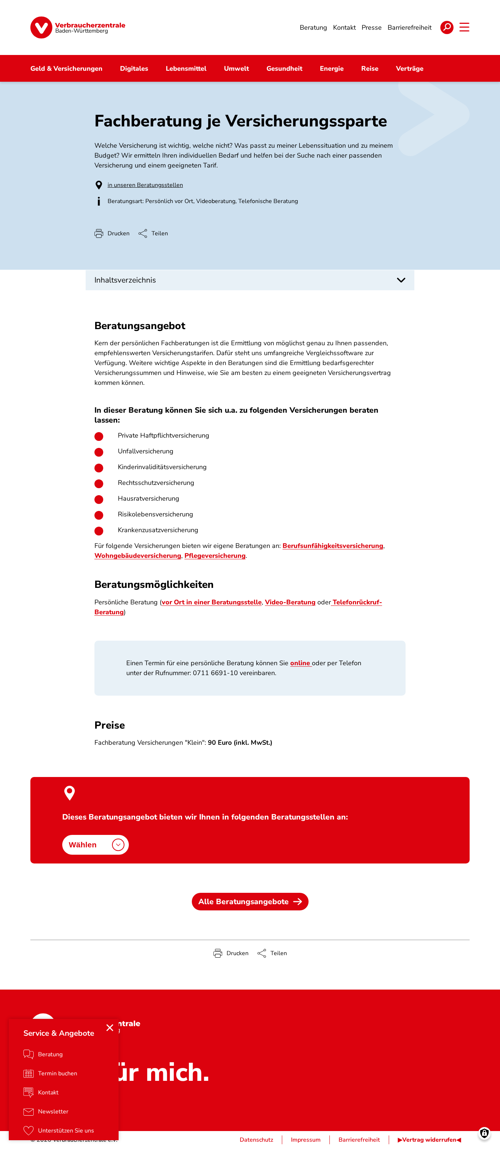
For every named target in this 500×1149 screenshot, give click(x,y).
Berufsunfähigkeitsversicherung (333, 545)
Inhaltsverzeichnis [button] (125, 280)
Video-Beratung (290, 602)
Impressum (306, 1140)
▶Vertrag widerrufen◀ (429, 1140)
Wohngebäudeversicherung (137, 555)
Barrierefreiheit (359, 1140)
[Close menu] (109, 1027)
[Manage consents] (484, 1133)
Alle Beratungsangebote (243, 901)
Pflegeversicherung (215, 555)
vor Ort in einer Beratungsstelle (212, 602)
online (301, 663)
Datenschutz (256, 1140)
